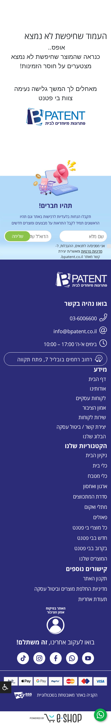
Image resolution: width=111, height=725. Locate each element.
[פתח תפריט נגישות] (5, 687)
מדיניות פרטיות (91, 251)
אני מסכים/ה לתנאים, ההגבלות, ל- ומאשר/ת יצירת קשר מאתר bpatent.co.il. (80, 251)
